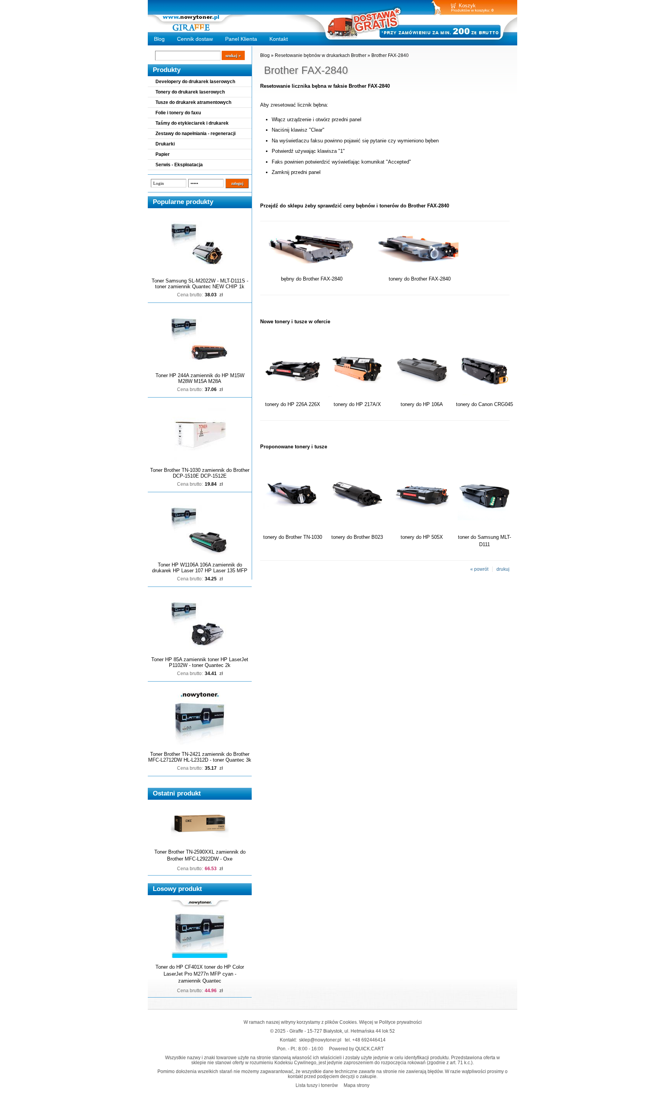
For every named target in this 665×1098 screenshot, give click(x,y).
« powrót (479, 569)
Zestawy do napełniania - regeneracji (195, 133)
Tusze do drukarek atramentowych (193, 102)
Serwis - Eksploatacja (179, 164)
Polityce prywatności (400, 1021)
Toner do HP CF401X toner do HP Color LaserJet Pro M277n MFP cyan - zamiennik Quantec (199, 974)
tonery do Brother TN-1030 (292, 537)
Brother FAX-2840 (390, 55)
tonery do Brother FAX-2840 (420, 279)
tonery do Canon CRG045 (484, 404)
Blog (159, 39)
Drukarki (165, 144)
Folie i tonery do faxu (178, 112)
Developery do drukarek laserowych (195, 81)
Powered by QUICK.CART (356, 1048)
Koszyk (467, 5)
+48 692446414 (369, 1039)
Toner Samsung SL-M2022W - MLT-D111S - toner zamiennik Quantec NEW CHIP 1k (200, 283)
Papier (162, 154)
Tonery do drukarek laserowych (190, 92)
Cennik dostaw (195, 39)
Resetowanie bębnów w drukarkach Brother (320, 55)
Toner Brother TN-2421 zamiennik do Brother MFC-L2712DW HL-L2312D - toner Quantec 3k (199, 757)
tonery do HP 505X (422, 537)
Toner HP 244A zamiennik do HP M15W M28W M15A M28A (199, 378)
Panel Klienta (241, 39)
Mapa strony (356, 1085)
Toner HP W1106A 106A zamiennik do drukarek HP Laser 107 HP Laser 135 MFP (199, 567)
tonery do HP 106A (422, 404)
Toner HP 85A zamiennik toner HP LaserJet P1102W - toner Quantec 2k (199, 662)
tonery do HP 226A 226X (292, 404)
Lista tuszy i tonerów (317, 1085)
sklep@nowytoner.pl (320, 1039)
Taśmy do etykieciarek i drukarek (192, 123)
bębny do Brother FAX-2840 (312, 279)
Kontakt (278, 39)
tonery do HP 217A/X (357, 404)
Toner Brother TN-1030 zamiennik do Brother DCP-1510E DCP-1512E (199, 473)
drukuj (503, 569)
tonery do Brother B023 (357, 537)
